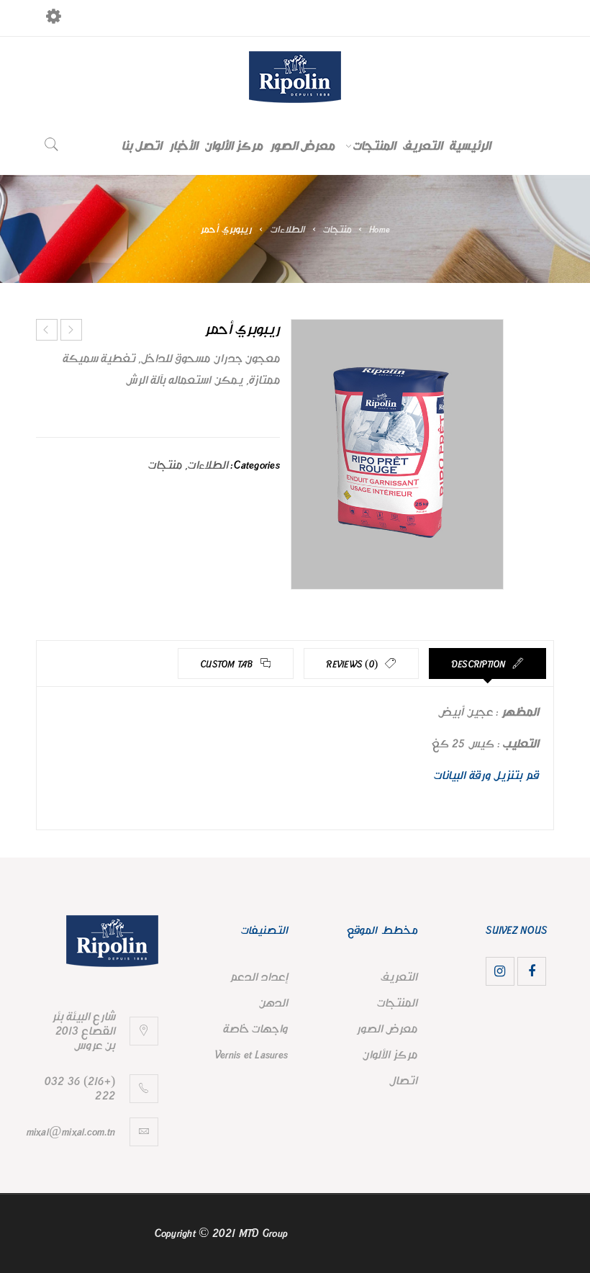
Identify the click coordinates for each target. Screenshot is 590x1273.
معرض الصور (386, 1028)
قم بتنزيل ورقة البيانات (486, 775)
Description (480, 665)
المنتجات (397, 1003)
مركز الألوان (390, 1054)
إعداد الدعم (259, 977)
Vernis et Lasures (251, 1054)
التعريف (399, 977)
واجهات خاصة (255, 1028)
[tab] (487, 663)
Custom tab (228, 665)
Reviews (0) (353, 665)
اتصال (403, 1080)
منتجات (337, 230)
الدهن (273, 1003)
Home (379, 230)
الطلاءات (288, 230)
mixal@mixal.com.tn (71, 1131)
